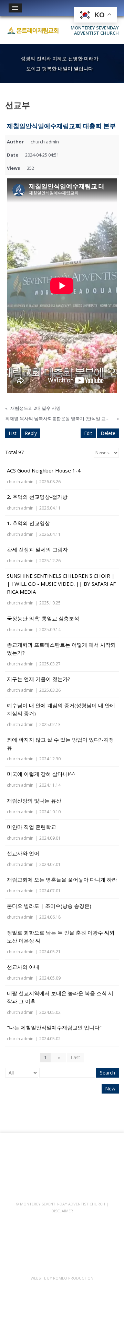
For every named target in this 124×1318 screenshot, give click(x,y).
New (110, 1088)
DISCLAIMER (62, 1210)
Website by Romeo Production (62, 1278)
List (13, 433)
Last (75, 1057)
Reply (31, 433)
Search (107, 1072)
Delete (108, 433)
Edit (88, 433)
